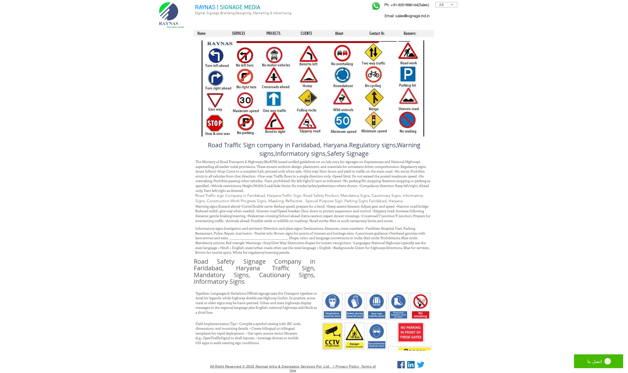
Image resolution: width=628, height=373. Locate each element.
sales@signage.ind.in (412, 15)
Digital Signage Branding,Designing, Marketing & (234, 13)
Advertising (282, 13)
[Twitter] (420, 364)
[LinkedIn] (411, 364)
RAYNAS (205, 7)
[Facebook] (401, 364)
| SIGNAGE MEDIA (238, 7)
